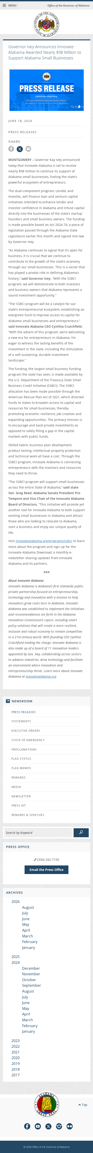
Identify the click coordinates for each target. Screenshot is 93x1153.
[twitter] (48, 1127)
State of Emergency (28, 740)
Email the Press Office (46, 869)
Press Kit (19, 805)
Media (16, 787)
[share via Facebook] (12, 149)
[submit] (81, 832)
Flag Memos (21, 768)
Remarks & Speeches (28, 815)
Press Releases (24, 712)
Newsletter (21, 796)
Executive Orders (26, 731)
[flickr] (70, 1127)
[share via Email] (29, 149)
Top (84, 1104)
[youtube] (38, 1127)
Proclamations (24, 749)
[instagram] (59, 1127)
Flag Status (21, 759)
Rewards (19, 777)
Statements (21, 721)
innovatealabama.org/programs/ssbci (44, 541)
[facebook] (27, 1127)
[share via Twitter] (21, 149)
